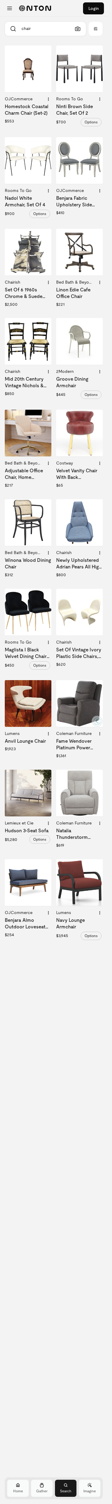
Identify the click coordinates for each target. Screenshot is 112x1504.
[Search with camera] (77, 28)
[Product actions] (48, 99)
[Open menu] (10, 8)
